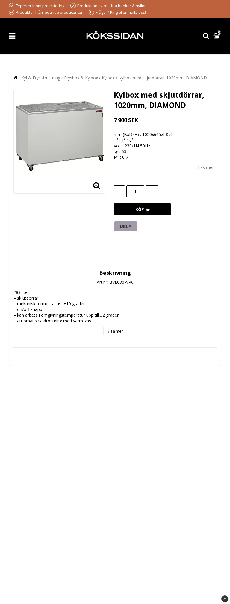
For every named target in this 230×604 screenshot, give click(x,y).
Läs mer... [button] (207, 167)
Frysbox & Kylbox (81, 78)
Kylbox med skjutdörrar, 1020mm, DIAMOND (163, 78)
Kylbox (108, 78)
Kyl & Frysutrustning (40, 78)
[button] (217, 36)
